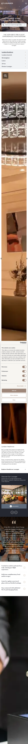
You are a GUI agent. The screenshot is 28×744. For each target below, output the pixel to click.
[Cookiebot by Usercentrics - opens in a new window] (20, 343)
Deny (14, 400)
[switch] (24, 371)
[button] (14, 25)
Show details (20, 386)
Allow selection (14, 395)
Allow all (14, 390)
